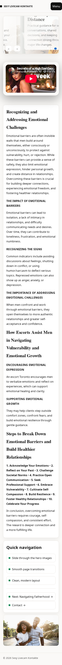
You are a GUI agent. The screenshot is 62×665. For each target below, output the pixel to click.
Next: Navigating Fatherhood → (32, 597)
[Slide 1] (48, 49)
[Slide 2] (51, 49)
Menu (56, 6)
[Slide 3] (55, 49)
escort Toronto (20, 377)
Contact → (18, 605)
